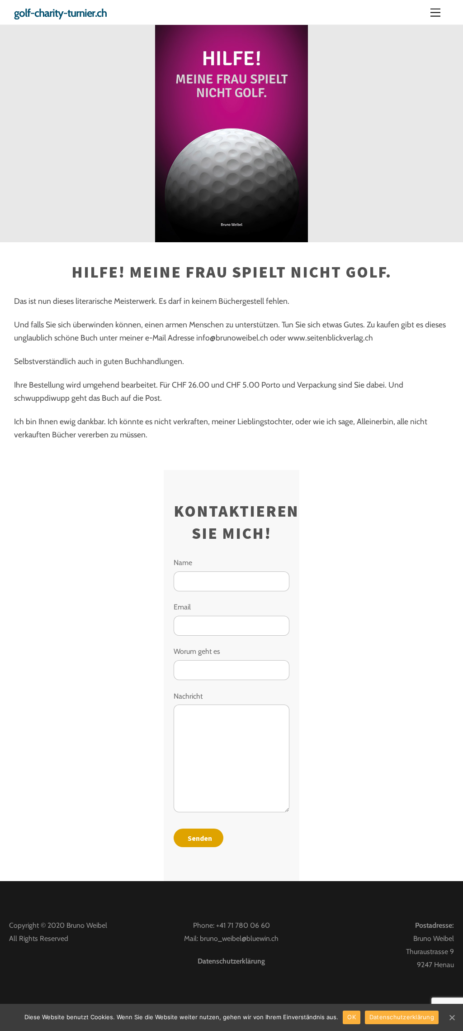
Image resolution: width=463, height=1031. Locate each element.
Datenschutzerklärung (231, 961)
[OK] (451, 1017)
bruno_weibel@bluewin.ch (239, 938)
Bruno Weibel (86, 925)
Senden (200, 838)
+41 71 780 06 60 (243, 925)
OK (351, 1017)
